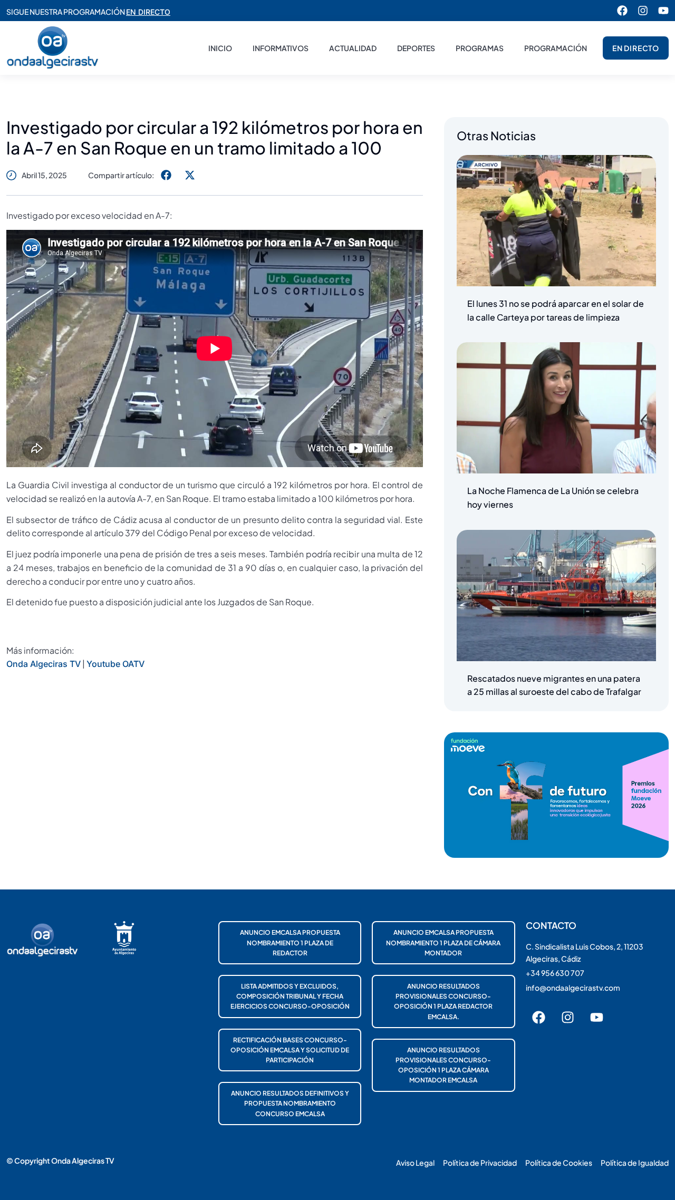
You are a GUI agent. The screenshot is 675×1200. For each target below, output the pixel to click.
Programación (555, 48)
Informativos (280, 48)
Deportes (416, 48)
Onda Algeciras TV (43, 664)
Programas (480, 48)
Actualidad (353, 48)
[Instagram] (643, 10)
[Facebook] (622, 10)
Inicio (220, 48)
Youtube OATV (115, 664)
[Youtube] (663, 10)
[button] (166, 175)
